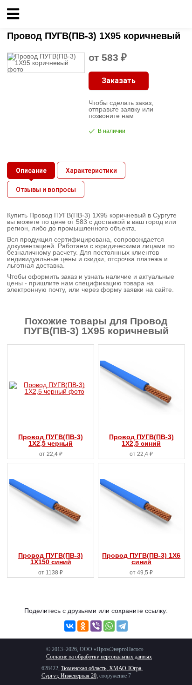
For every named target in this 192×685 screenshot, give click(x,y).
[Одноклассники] (83, 626)
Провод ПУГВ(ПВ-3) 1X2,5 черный (50, 440)
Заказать (119, 80)
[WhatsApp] (109, 626)
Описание (31, 170)
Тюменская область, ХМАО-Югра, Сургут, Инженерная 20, (92, 672)
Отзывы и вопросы (46, 189)
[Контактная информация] (178, 14)
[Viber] (96, 626)
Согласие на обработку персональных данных (99, 656)
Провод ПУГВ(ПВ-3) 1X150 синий (50, 559)
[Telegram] (122, 626)
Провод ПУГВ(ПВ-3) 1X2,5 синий (141, 440)
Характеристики (91, 170)
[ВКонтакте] (69, 626)
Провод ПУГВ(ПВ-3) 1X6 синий (141, 559)
